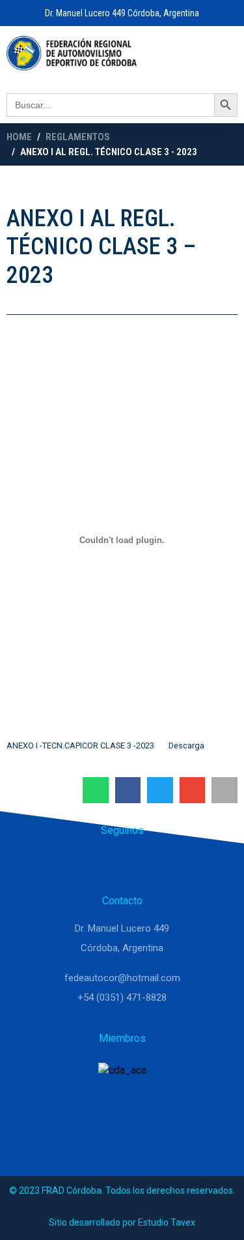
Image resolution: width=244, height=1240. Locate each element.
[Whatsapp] (91, 864)
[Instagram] (122, 864)
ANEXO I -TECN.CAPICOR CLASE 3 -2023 (80, 745)
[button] (96, 790)
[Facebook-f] (153, 864)
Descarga (186, 745)
